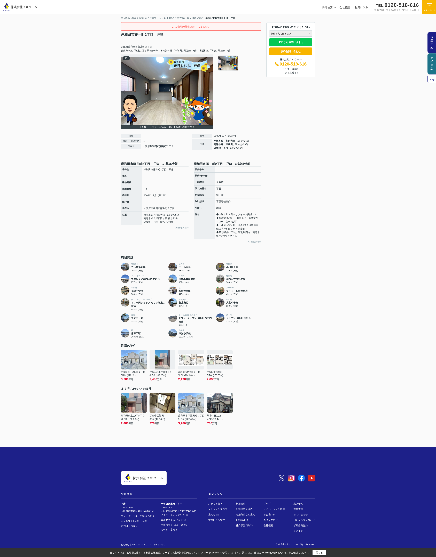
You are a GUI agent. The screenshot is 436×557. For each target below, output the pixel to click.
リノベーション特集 (274, 509)
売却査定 (298, 509)
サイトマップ (160, 544)
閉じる (319, 552)
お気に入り (361, 7)
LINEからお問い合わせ (291, 42)
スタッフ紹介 (270, 520)
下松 (225, 148)
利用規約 (125, 544)
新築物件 (240, 503)
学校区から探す (216, 520)
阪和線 (217, 148)
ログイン (298, 530)
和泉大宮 (230, 140)
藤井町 (141, 46)
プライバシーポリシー (141, 544)
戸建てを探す (215, 503)
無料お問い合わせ (291, 51)
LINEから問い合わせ (304, 520)
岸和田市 (133, 46)
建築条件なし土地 (245, 514)
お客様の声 (269, 514)
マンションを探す (217, 509)
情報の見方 (183, 228)
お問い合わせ (429, 10)
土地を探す (214, 514)
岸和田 (229, 144)
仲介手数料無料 (244, 525)
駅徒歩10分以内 (244, 509)
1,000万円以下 (243, 520)
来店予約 (298, 503)
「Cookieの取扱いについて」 (275, 553)
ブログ (267, 503)
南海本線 (218, 140)
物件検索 (327, 7)
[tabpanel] (239, 63)
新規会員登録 (300, 525)
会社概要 (344, 7)
